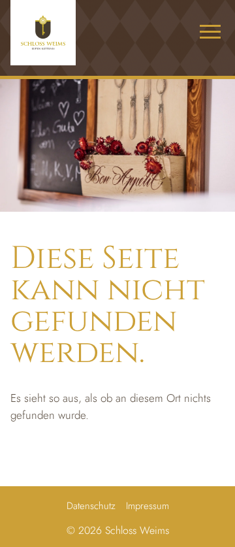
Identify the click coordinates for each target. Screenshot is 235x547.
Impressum (147, 506)
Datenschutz (91, 506)
